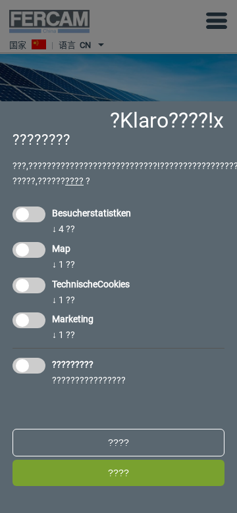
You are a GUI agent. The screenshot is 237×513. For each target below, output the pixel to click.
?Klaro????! (161, 120)
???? (74, 181)
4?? (63, 229)
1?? (63, 264)
